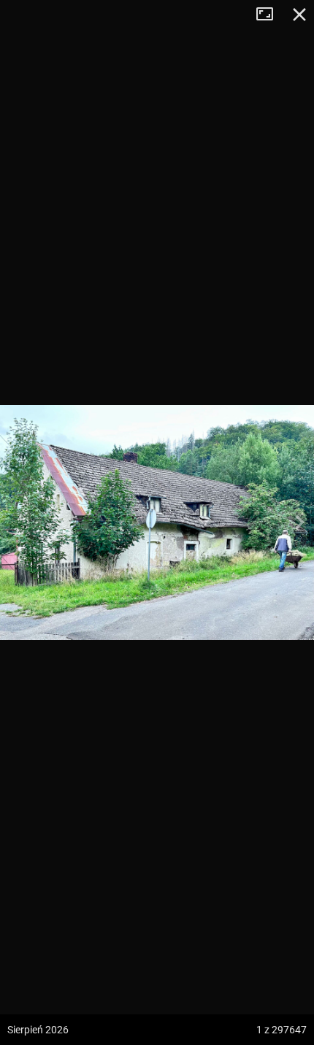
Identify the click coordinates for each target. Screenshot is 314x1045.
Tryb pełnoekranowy (270, 14)
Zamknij (299, 14)
